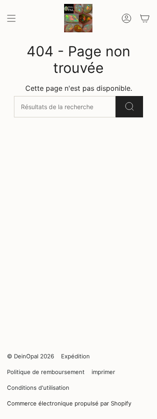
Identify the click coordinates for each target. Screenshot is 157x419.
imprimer (103, 371)
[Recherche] (129, 106)
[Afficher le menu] (11, 18)
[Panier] (145, 18)
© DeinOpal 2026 (30, 356)
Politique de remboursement (46, 371)
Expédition (75, 356)
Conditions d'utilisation (38, 387)
